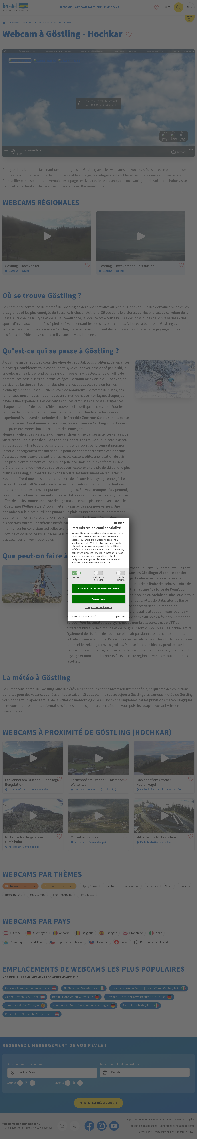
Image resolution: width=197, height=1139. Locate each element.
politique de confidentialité (97, 562)
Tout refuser (98, 599)
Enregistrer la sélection (98, 607)
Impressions (119, 616)
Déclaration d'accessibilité (84, 616)
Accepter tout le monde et (98, 588)
